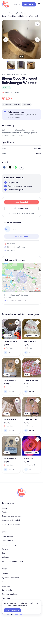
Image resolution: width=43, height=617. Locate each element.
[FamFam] (6, 4)
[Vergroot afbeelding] (21, 39)
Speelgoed (6, 508)
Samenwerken (7, 590)
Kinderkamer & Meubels (11, 520)
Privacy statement (9, 582)
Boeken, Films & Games (11, 524)
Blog (3, 553)
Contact (5, 574)
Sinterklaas (6, 598)
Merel (14, 229)
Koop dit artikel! (21, 202)
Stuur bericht (23, 208)
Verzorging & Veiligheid (17, 13)
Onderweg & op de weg (11, 516)
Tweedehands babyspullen (12, 561)
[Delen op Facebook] (4, 167)
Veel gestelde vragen (10, 545)
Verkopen (5, 557)
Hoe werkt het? (8, 541)
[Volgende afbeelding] (37, 39)
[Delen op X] (10, 167)
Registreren (29, 4)
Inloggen (17, 4)
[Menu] (38, 4)
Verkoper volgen (21, 236)
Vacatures (6, 586)
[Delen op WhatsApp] (15, 167)
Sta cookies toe (12, 610)
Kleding (5, 512)
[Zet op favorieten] (37, 23)
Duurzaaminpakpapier (10, 594)
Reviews (5, 549)
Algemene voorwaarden (11, 578)
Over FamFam (7, 537)
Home (4, 13)
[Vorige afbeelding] (5, 39)
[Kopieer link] (21, 167)
